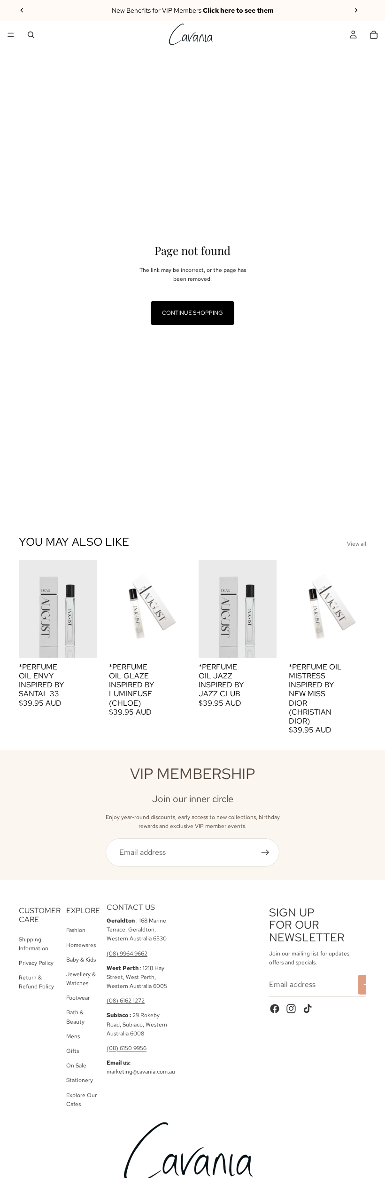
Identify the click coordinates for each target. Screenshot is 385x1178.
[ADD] (82, 643)
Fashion (75, 930)
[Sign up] (265, 852)
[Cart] (373, 34)
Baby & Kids (81, 959)
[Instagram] (291, 1008)
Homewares (81, 945)
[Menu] (11, 35)
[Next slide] (356, 10)
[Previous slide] (22, 10)
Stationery (79, 1080)
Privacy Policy (36, 963)
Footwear (78, 998)
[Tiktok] (307, 1008)
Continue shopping (192, 313)
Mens (73, 1036)
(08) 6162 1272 (126, 1000)
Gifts (72, 1051)
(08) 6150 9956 (126, 1048)
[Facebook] (274, 1008)
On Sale (76, 1065)
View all (356, 544)
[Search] (31, 34)
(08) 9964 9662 (127, 953)
